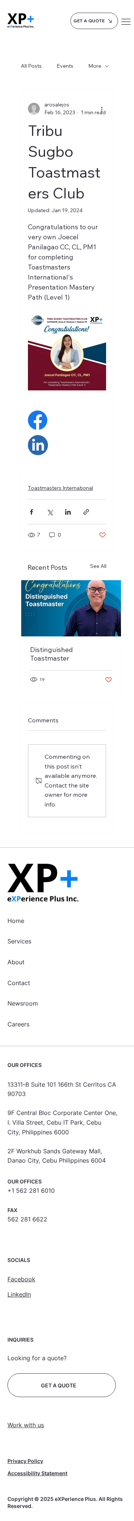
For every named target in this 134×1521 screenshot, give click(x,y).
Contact (18, 983)
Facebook (21, 1279)
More (94, 66)
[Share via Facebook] (31, 511)
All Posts (31, 66)
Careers (18, 1024)
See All (98, 566)
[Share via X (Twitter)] (49, 511)
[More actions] (101, 108)
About (16, 962)
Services (19, 941)
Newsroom (22, 1003)
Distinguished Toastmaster (51, 653)
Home (15, 920)
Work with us (25, 1425)
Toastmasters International (60, 488)
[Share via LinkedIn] (67, 511)
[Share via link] (86, 511)
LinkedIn (19, 1294)
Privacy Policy (25, 1461)
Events (65, 66)
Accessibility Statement (37, 1473)
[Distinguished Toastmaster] (71, 608)
